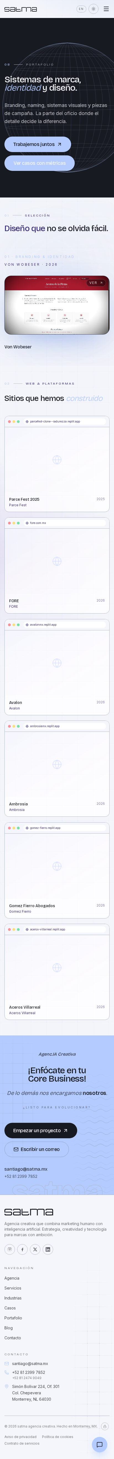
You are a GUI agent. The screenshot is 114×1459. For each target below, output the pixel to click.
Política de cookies (57, 1437)
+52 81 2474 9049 (27, 1378)
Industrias (13, 1298)
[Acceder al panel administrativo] (105, 1426)
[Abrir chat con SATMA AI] (99, 1444)
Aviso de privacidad (20, 1437)
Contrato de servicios (22, 1443)
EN (81, 9)
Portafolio (13, 1318)
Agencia (11, 1278)
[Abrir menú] (106, 8)
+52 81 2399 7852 (28, 1372)
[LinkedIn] (48, 1249)
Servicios (12, 1288)
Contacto (12, 1337)
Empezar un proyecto (37, 1130)
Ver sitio (21, 483)
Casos (10, 1308)
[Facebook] (22, 1249)
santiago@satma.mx (30, 1363)
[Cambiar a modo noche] (94, 9)
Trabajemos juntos (34, 144)
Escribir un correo (40, 1149)
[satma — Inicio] (20, 9)
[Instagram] (9, 1249)
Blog (8, 1327)
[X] (35, 1249)
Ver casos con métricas (40, 163)
